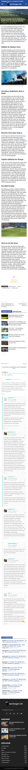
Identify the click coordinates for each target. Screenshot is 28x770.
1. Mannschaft (6, 7)
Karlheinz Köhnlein (16, 560)
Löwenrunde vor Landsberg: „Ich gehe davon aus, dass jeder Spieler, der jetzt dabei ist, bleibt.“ (18, 323)
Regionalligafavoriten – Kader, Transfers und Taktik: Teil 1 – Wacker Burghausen (13, 646)
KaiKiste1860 (15, 478)
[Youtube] (21, 713)
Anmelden (24, 363)
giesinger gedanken (12, 286)
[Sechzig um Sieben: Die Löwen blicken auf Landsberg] (4, 336)
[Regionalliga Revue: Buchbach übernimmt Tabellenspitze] (4, 316)
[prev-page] (2, 354)
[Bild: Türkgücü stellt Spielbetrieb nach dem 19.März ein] (4, 724)
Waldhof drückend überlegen (18, 136)
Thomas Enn (5, 22)
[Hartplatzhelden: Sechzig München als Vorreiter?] (4, 349)
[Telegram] (19, 295)
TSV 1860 (18, 16)
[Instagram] (10, 713)
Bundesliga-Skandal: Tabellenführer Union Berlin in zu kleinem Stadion (18, 736)
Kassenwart (14, 399)
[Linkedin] (16, 295)
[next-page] (4, 354)
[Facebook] (7, 295)
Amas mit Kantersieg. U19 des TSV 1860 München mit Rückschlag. (7, 305)
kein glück (19, 286)
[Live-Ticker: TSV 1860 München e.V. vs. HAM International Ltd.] (4, 730)
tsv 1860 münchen (14, 288)
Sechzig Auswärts (13, 16)
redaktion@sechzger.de (20, 710)
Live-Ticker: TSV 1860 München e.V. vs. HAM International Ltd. (17, 729)
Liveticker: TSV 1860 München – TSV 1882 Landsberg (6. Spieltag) (12, 669)
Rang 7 (15, 256)
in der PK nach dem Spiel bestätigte (15, 35)
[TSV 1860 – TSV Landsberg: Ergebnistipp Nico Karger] (4, 329)
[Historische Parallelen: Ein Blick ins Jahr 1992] (4, 342)
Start (2, 7)
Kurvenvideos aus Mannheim (23, 304)
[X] (10, 295)
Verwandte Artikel (6, 311)
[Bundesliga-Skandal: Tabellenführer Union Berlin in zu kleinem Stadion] (4, 737)
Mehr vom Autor (17, 311)
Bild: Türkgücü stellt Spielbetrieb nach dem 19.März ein (16, 723)
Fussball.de (15, 441)
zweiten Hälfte (9, 162)
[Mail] (14, 713)
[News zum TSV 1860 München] (14, 4)
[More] (22, 295)
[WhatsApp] (13, 295)
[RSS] (17, 713)
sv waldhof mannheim (6, 288)
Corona (8, 16)
